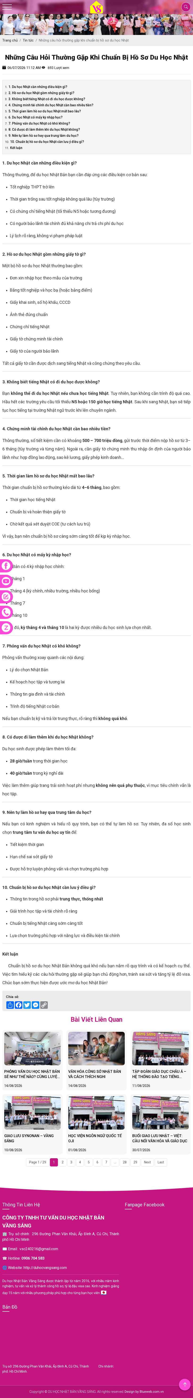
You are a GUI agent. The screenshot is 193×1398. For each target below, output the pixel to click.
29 (135, 1162)
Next (147, 1162)
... (115, 1162)
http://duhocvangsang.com (45, 1267)
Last (161, 1162)
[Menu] (7, 7)
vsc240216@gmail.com (39, 1249)
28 (125, 1162)
